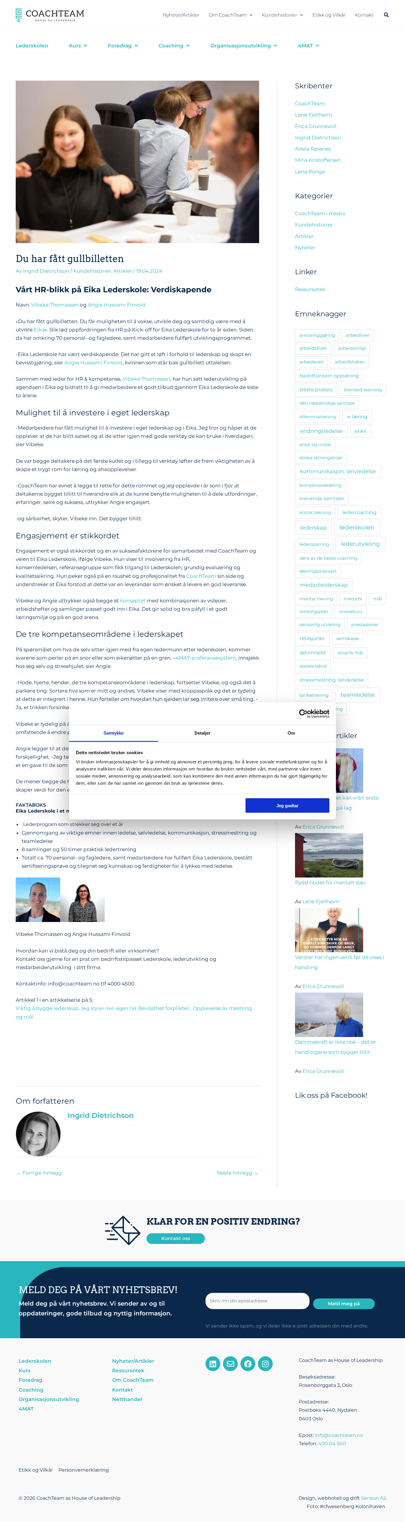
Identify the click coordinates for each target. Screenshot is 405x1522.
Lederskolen (35, 1361)
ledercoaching (359, 512)
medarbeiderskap (324, 585)
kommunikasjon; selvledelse (338, 471)
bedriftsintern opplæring (329, 376)
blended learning (363, 390)
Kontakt (364, 15)
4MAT (26, 1409)
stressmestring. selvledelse (332, 680)
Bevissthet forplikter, (165, 1008)
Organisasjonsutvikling (49, 1399)
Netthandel (127, 1399)
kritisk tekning (315, 512)
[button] (250, 15)
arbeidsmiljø (352, 348)
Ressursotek (310, 289)
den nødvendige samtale (327, 403)
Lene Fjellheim (313, 115)
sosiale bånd (313, 666)
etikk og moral (315, 444)
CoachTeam (201, 576)
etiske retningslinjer (321, 457)
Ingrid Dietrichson (318, 138)
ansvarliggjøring (317, 335)
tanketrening (314, 695)
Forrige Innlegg (39, 1173)
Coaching (31, 1390)
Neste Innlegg (238, 1173)
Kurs (25, 1370)
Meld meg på (344, 1303)
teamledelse (358, 694)
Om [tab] (291, 733)
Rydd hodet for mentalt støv (330, 883)
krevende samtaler (321, 498)
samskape (347, 638)
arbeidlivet (357, 335)
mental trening (316, 599)
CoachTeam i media (320, 213)
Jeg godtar (287, 805)
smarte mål (350, 652)
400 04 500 (332, 1443)
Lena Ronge (310, 172)
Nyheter (305, 248)
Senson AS (373, 1498)
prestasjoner (365, 624)
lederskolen (357, 527)
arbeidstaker (350, 362)
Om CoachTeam (228, 15)
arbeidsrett (311, 362)
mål (377, 599)
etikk (361, 431)
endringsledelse (321, 431)
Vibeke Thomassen (55, 305)
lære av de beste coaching (328, 558)
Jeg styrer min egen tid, (109, 1008)
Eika (39, 330)
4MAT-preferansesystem (206, 658)
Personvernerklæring (83, 1470)
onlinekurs (350, 611)
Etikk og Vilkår (328, 15)
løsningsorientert (318, 571)
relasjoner (312, 638)
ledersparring (314, 544)
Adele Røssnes (313, 149)
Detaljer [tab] (202, 733)
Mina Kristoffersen (318, 160)
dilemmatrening (317, 416)
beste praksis (316, 390)
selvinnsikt (313, 652)
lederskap (313, 527)
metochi (353, 599)
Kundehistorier (279, 15)
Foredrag (30, 1380)
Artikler (122, 271)
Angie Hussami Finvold (117, 305)
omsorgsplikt (313, 611)
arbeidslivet (313, 348)
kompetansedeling (320, 485)
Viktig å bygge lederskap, (48, 1008)
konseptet (132, 601)
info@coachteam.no (339, 1435)
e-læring (357, 416)
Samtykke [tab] (113, 733)
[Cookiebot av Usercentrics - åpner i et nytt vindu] (303, 713)
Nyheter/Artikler (181, 15)
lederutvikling (360, 543)
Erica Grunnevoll (316, 126)
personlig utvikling (319, 624)
